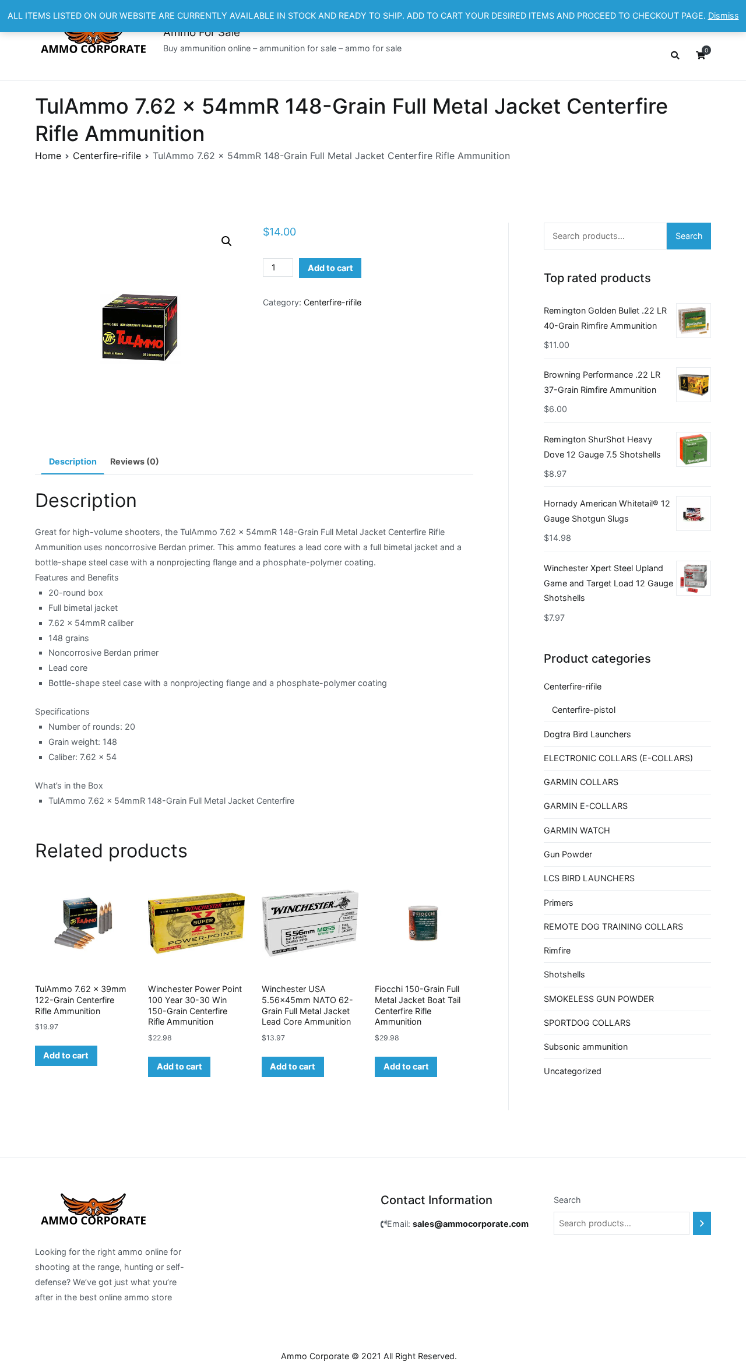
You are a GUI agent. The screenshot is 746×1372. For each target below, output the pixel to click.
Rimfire (557, 950)
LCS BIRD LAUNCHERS (589, 878)
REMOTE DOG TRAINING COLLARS (613, 926)
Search (689, 236)
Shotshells (564, 974)
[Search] (702, 1223)
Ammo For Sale (201, 32)
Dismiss (723, 15)
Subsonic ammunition (586, 1046)
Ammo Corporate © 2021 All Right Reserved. (369, 1356)
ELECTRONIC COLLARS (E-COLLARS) (618, 758)
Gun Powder (568, 854)
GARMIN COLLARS (581, 782)
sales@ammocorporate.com (471, 1224)
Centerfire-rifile (107, 155)
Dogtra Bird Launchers (587, 734)
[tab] (72, 461)
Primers (558, 902)
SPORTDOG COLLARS (587, 1023)
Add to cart (330, 268)
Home (48, 155)
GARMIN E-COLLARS (586, 806)
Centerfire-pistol (583, 710)
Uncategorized (572, 1071)
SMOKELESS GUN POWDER (599, 999)
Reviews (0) (134, 461)
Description (73, 461)
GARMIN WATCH (577, 830)
